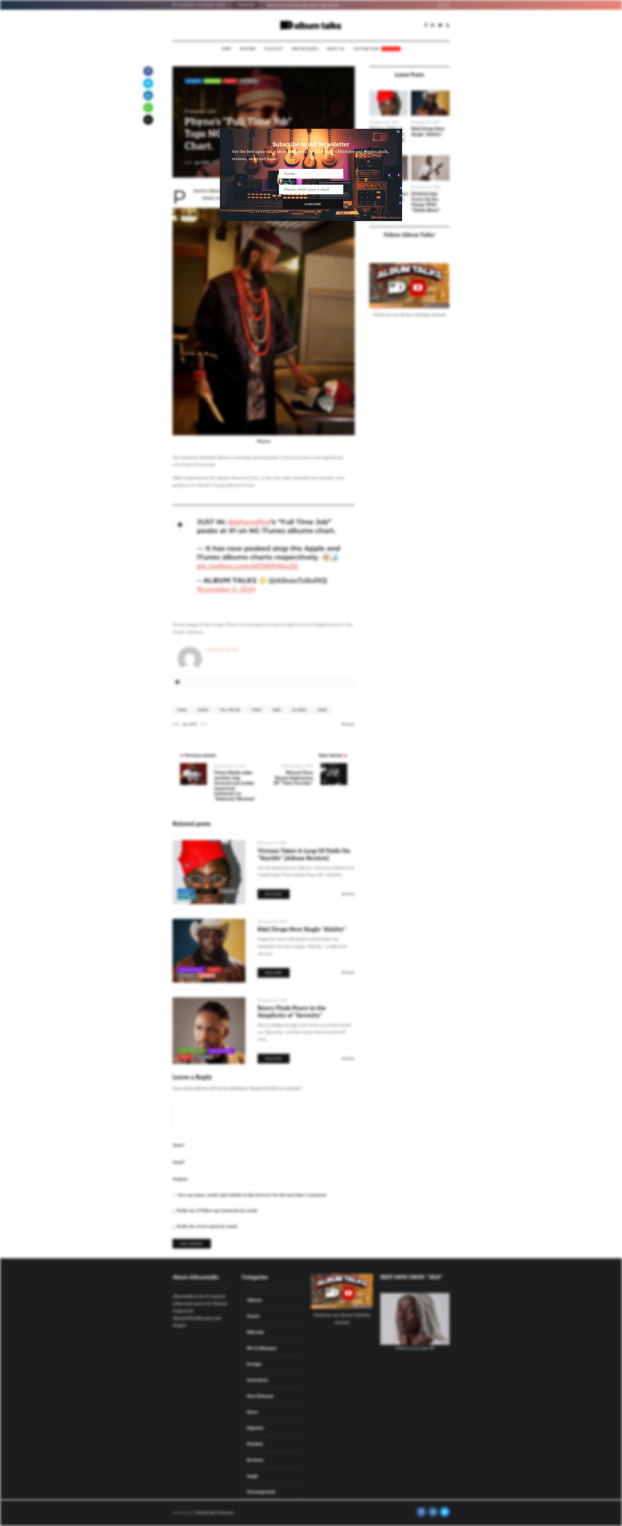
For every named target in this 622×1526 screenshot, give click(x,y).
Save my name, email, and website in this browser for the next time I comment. (252, 1195)
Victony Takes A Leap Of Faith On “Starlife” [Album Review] (304, 854)
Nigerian (248, 80)
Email (179, 1162)
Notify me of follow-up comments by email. (217, 1210)
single (207, 975)
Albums (193, 80)
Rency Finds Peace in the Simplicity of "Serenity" (292, 1012)
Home (226, 49)
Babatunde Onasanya (214, 1512)
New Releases (305, 49)
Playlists (273, 49)
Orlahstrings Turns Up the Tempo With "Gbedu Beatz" (426, 202)
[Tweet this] (148, 83)
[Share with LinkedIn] (148, 95)
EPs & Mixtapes (191, 1050)
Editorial (207, 890)
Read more (273, 894)
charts (203, 709)
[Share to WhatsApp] (148, 107)
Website (180, 1179)
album (181, 709)
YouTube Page (376, 49)
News (230, 80)
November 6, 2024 (226, 590)
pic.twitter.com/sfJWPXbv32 (247, 566)
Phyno (322, 709)
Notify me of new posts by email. (207, 1226)
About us (336, 49)
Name (179, 1145)
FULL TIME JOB (230, 709)
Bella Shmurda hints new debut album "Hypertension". (304, 5)
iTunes (256, 709)
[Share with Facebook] (148, 71)
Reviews (248, 49)
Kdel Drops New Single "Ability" (428, 131)
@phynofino (249, 522)
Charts (212, 80)
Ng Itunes (299, 709)
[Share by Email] (148, 120)
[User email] (177, 682)
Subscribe (312, 204)
